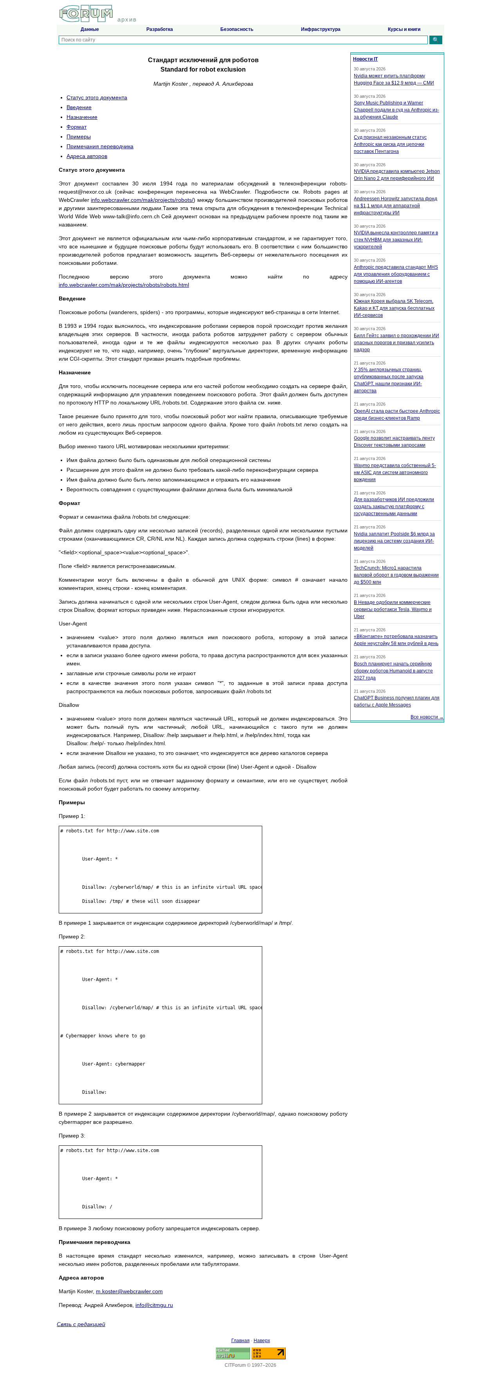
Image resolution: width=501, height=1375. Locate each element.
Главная (240, 1340)
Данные (90, 29)
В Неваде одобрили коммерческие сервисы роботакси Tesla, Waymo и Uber (393, 609)
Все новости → (427, 717)
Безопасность (236, 29)
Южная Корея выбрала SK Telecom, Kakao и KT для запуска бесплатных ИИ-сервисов (394, 308)
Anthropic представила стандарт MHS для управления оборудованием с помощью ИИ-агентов (396, 274)
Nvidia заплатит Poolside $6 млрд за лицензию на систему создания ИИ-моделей (394, 541)
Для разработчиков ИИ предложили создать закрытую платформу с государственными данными (394, 506)
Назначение (82, 117)
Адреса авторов (87, 156)
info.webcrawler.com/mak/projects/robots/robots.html (124, 285)
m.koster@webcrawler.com (129, 1291)
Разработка (159, 29)
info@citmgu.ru (154, 1305)
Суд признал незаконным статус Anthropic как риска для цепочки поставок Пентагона (390, 144)
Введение (79, 107)
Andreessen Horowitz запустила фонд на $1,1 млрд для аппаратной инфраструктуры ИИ (395, 206)
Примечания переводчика (100, 146)
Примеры (79, 136)
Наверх (262, 1340)
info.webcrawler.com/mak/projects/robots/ (142, 200)
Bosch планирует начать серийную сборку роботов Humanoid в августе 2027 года (393, 671)
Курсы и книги (404, 29)
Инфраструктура (321, 29)
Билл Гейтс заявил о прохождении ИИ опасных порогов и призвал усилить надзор (396, 342)
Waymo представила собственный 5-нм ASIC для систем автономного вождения (395, 472)
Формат (77, 127)
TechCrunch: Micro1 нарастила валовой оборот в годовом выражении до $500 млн (396, 575)
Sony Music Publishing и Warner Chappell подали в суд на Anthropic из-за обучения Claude (396, 110)
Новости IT (365, 59)
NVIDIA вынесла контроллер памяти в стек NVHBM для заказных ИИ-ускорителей (396, 240)
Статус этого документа (97, 97)
